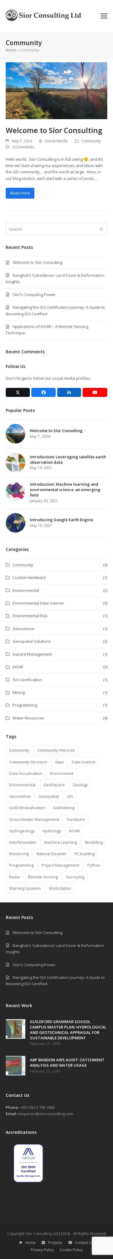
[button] (104, 16)
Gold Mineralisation (27, 807)
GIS (70, 796)
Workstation (60, 888)
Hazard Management (32, 654)
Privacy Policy (42, 1249)
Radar (14, 877)
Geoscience (23, 628)
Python (93, 865)
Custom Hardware (29, 577)
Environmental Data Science (38, 603)
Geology (80, 784)
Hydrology (51, 831)
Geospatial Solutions (32, 641)
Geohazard (53, 784)
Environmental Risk (30, 615)
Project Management (60, 865)
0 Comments (23, 147)
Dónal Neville (56, 141)
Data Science (84, 762)
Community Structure (28, 762)
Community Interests (56, 750)
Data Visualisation (25, 773)
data (59, 762)
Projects (55, 1242)
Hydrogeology (22, 831)
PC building (84, 853)
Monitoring (19, 853)
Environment (61, 773)
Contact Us (84, 1242)
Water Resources (28, 718)
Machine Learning (60, 842)
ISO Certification (27, 679)
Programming (25, 705)
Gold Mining (63, 807)
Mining (19, 692)
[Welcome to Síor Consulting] (57, 90)
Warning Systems (25, 888)
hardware (76, 819)
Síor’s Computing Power (34, 294)
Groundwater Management (34, 819)
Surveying (75, 877)
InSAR (18, 667)
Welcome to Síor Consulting (54, 130)
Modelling (94, 842)
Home (11, 50)
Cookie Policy (71, 1249)
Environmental (26, 590)
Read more (20, 193)
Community (91, 141)
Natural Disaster (51, 853)
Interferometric (22, 842)
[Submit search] (101, 229)
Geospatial (49, 796)
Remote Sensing (43, 877)
